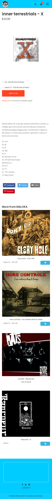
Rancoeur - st (26, 439)
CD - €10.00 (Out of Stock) (14, 82)
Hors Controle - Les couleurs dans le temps (26, 319)
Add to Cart (13, 93)
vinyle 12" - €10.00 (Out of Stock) (17, 87)
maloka (21, 207)
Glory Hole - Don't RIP (26, 259)
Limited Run (38, 496)
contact (26, 487)
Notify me (6, 101)
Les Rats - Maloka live (26, 379)
